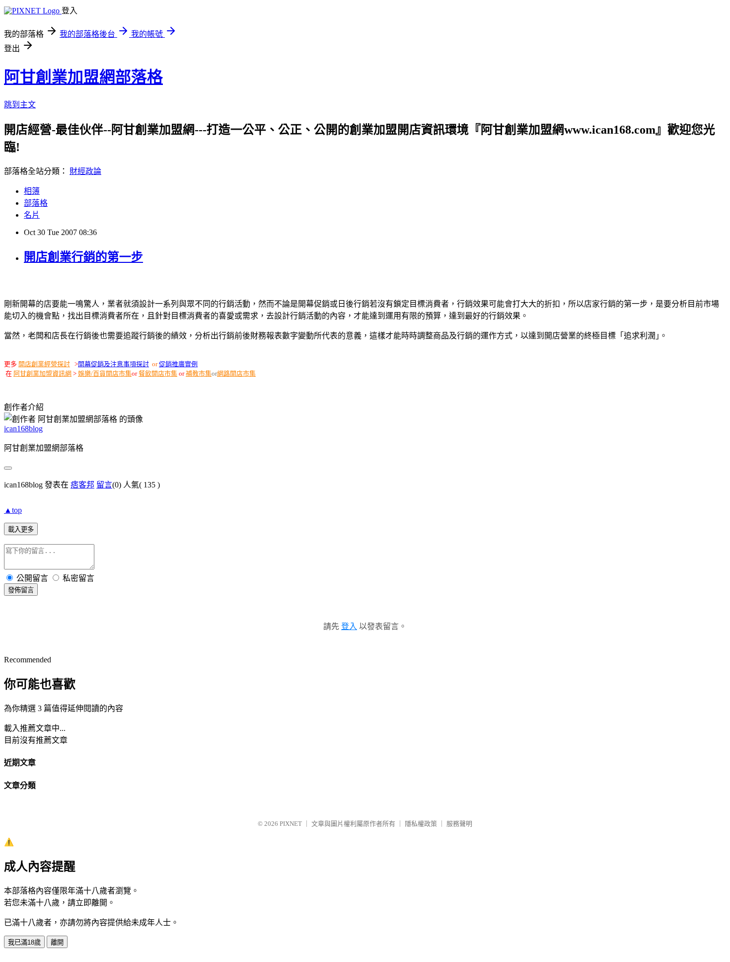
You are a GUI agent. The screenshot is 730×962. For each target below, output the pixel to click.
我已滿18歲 (24, 942)
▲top (13, 510)
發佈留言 (21, 590)
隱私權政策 (421, 823)
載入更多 (21, 529)
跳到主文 (20, 104)
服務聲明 (459, 823)
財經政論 (85, 171)
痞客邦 (82, 485)
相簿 (32, 191)
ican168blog (23, 428)
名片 (32, 215)
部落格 (36, 203)
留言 (104, 485)
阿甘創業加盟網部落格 (83, 77)
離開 (57, 942)
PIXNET (291, 823)
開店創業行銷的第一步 (83, 256)
